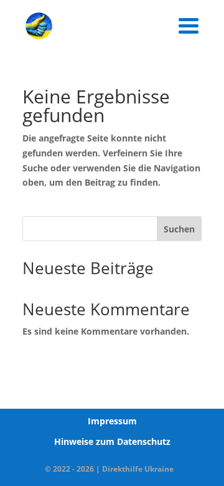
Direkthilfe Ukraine (138, 469)
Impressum (112, 421)
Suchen (179, 229)
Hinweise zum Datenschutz (112, 441)
